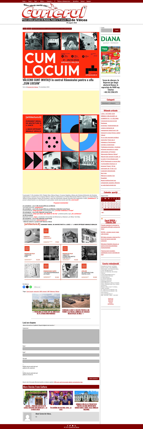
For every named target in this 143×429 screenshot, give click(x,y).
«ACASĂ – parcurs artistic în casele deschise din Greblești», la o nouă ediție (35, 407)
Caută (102, 27)
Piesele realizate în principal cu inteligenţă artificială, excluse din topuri (110, 227)
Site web (25, 358)
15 (116, 204)
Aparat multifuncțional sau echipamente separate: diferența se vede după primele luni (110, 183)
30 (119, 207)
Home (24, 28)
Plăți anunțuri (111, 304)
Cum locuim (29, 291)
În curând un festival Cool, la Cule (60, 409)
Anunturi (89, 1)
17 (102, 206)
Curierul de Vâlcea (74, 427)
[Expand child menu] (26, 1)
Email (24, 352)
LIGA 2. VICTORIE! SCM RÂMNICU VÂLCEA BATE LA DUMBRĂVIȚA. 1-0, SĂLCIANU (110, 116)
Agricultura (76, 1)
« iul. (102, 212)
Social (29, 1)
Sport (35, 1)
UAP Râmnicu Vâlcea (53, 291)
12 (108, 204)
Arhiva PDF (110, 300)
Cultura (42, 1)
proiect (45, 291)
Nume (24, 346)
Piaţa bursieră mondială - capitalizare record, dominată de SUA (110, 252)
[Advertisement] (61, 102)
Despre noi (110, 298)
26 (108, 207)
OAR (40, 291)
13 (111, 204)
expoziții (36, 291)
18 (105, 206)
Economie (49, 1)
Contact (83, 1)
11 (105, 204)
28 (114, 207)
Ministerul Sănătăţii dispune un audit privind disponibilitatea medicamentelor (110, 246)
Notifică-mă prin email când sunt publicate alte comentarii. (30, 367)
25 (105, 207)
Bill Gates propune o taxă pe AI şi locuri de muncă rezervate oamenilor (110, 239)
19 (108, 206)
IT (54, 1)
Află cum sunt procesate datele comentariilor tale (68, 382)
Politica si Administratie (63, 1)
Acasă (24, 1)
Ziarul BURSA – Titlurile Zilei (111, 221)
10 (102, 204)
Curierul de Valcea (32, 87)
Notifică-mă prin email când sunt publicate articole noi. (30, 373)
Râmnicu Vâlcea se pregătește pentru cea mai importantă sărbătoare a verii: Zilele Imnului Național (86, 407)
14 (114, 204)
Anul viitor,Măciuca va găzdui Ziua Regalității (108, 176)
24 (102, 207)
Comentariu (26, 328)
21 (114, 206)
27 (111, 207)
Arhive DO (110, 301)
